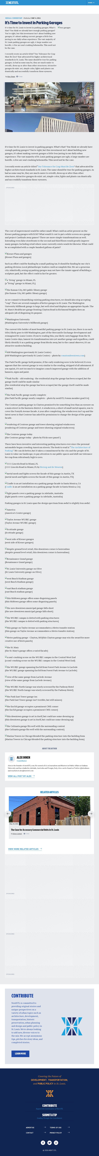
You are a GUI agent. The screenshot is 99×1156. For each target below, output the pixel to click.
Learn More (20, 1053)
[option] (49, 818)
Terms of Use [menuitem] (55, 1127)
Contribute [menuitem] (49, 1107)
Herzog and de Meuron (51, 467)
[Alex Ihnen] (11, 759)
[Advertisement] (49, 206)
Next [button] (92, 813)
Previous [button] (7, 813)
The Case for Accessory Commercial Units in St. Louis (35, 830)
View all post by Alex (20, 776)
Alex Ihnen (11, 76)
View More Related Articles (23, 849)
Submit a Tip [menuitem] (49, 1116)
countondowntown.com (72, 355)
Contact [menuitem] (29, 1133)
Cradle (9, 486)
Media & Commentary (13, 18)
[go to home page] (12, 2)
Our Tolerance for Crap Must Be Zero (56, 166)
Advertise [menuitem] (30, 1127)
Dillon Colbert (17, 834)
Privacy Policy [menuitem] (56, 1133)
